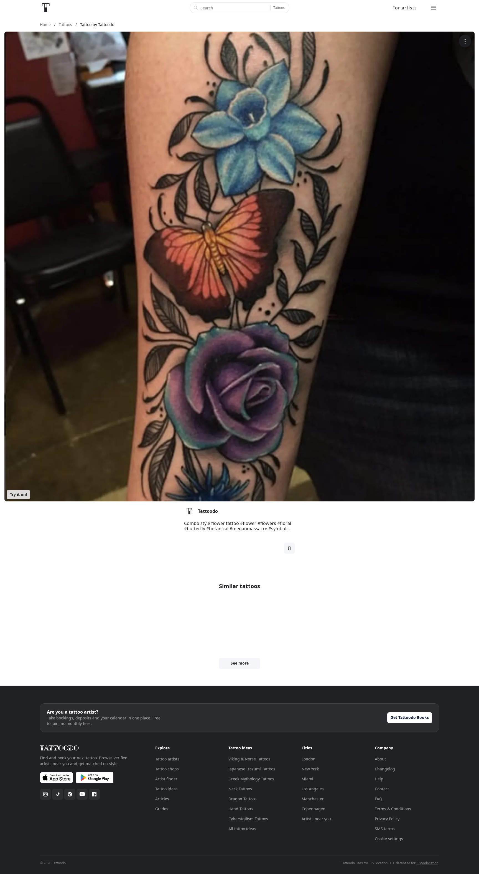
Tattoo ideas (166, 788)
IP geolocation (427, 863)
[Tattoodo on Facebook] (94, 794)
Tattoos (279, 7)
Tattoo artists (167, 759)
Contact (382, 788)
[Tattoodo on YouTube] (82, 794)
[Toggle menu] (433, 8)
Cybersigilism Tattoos (248, 818)
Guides (161, 808)
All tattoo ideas (242, 828)
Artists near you (316, 818)
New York (310, 769)
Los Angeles (313, 788)
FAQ (378, 798)
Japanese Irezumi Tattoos (251, 769)
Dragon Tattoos (242, 798)
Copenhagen (313, 808)
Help (379, 778)
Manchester (313, 798)
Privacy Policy (387, 818)
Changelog (385, 769)
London (308, 759)
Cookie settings (389, 838)
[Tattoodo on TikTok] (57, 794)
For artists (405, 8)
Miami (307, 778)
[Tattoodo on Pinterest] (69, 794)
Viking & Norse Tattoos (249, 759)
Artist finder (166, 778)
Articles (162, 798)
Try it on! (18, 494)
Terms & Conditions (393, 808)
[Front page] (45, 8)
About (380, 759)
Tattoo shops (167, 769)
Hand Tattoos (240, 808)
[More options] (465, 41)
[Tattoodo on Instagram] (45, 794)
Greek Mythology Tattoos (251, 778)
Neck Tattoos (240, 788)
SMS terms (385, 828)
